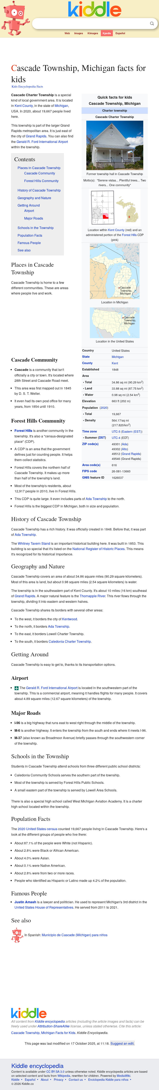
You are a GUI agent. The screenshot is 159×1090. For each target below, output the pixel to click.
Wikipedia (64, 1076)
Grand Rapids (131, 453)
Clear (143, 23)
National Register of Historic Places (98, 548)
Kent (115, 363)
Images (78, 33)
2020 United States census (37, 828)
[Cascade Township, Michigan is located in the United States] (115, 322)
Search (152, 23)
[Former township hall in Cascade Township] (114, 145)
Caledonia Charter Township (70, 641)
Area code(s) (91, 465)
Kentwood (69, 619)
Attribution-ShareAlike (53, 1026)
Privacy (58, 1079)
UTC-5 (116, 431)
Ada (124, 444)
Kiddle (15, 1079)
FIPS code (89, 471)
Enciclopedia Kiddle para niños (108, 1079)
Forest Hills (129, 234)
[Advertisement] (79, 49)
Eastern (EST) (131, 431)
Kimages (93, 33)
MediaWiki (123, 1076)
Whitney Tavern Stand (34, 543)
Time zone (89, 431)
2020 (104, 407)
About (44, 1079)
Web (67, 33)
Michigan (118, 356)
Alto (124, 449)
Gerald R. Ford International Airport (42, 141)
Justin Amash (25, 902)
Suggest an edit (122, 1043)
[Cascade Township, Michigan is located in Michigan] (115, 271)
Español (120, 33)
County (87, 363)
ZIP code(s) (90, 444)
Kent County (116, 230)
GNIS (85, 477)
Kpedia (107, 33)
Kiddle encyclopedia (50, 1021)
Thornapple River (92, 595)
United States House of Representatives (43, 907)
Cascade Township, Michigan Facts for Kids (43, 1032)
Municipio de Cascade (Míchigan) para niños (74, 934)
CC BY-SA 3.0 (55, 1071)
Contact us (76, 1079)
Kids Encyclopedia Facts (27, 86)
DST (102, 437)
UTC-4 (116, 437)
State (86, 356)
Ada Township (96, 498)
